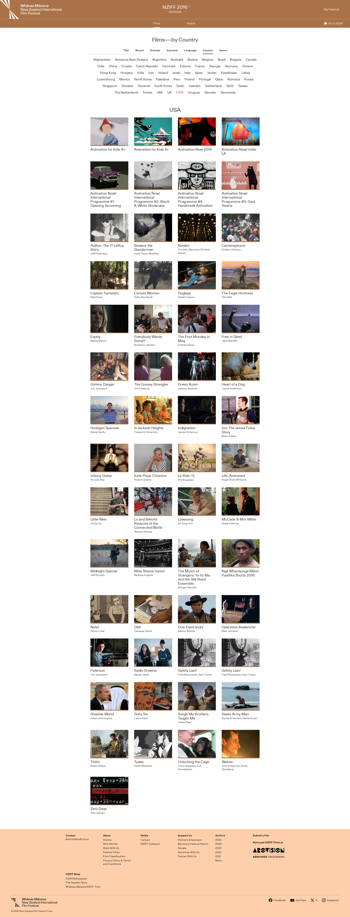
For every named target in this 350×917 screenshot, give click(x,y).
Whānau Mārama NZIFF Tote (83, 886)
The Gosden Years (76, 882)
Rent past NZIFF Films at (268, 842)
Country (208, 50)
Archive (220, 835)
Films (156, 23)
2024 (218, 844)
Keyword (172, 50)
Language (190, 50)
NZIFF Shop (73, 874)
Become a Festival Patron (193, 844)
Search (191, 23)
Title (126, 50)
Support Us (185, 835)
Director (155, 50)
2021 (218, 856)
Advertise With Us (188, 852)
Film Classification (114, 856)
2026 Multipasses (76, 878)
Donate (182, 848)
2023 (218, 848)
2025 (218, 839)
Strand (139, 50)
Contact (70, 835)
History (107, 839)
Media (144, 835)
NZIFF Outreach (150, 844)
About (106, 835)
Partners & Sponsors (190, 839)
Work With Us (111, 848)
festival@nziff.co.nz (77, 839)
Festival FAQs (111, 852)
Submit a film (261, 835)
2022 (218, 852)
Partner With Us (187, 856)
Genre (223, 50)
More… (219, 860)
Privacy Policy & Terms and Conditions (117, 862)
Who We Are (110, 844)
